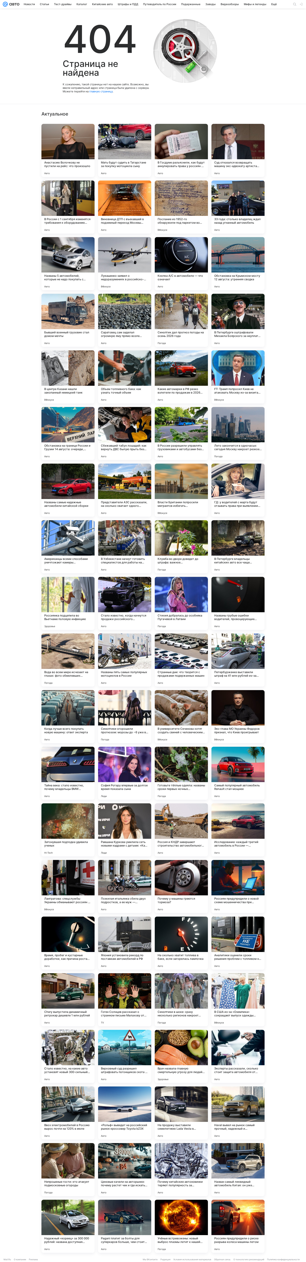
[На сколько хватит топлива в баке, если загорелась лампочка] (181, 943)
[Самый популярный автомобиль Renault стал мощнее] (238, 773)
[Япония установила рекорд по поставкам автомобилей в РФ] (124, 943)
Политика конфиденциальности (283, 1259)
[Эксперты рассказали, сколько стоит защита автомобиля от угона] (238, 1056)
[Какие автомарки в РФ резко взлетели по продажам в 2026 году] (181, 376)
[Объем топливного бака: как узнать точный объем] (124, 376)
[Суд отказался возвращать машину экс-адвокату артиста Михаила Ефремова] (238, 150)
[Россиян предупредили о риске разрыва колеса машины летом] (238, 1226)
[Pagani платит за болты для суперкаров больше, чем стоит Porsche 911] (124, 1226)
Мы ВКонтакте (150, 1259)
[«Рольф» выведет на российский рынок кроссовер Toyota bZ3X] (124, 1113)
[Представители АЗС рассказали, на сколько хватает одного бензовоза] (124, 490)
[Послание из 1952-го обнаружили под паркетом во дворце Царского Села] (181, 207)
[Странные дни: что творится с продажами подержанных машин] (181, 660)
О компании (20, 1259)
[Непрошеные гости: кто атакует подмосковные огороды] (68, 1169)
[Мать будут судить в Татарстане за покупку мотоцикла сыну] (124, 150)
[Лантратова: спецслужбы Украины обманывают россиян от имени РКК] (68, 886)
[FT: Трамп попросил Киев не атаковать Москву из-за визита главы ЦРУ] (238, 376)
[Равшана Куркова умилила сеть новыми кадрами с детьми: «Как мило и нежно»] (124, 829)
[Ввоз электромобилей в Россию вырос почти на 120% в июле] (68, 1113)
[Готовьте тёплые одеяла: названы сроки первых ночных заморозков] (181, 773)
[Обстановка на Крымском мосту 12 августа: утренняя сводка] (238, 263)
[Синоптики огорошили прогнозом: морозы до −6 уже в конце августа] (124, 716)
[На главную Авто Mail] (13, 4)
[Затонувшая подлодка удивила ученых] (68, 829)
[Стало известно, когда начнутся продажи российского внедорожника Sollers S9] (124, 603)
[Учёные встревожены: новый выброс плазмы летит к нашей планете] (181, 1226)
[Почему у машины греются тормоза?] (181, 886)
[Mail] (5, 4)
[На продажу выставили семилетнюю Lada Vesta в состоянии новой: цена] (181, 1113)
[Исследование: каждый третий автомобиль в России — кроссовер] (238, 829)
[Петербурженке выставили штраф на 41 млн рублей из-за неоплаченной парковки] (238, 660)
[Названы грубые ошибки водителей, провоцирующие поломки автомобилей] (238, 603)
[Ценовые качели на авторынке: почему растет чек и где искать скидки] (124, 1169)
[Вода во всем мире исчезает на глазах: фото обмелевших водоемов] (68, 660)
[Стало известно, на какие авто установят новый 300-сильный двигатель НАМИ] (68, 1056)
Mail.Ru (7, 1259)
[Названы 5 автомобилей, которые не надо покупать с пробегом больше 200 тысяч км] (68, 263)
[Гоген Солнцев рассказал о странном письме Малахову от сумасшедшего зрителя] (124, 999)
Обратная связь (222, 1259)
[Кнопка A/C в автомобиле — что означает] (181, 263)
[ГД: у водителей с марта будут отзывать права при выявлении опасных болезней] (238, 490)
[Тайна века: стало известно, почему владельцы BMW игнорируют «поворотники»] (68, 773)
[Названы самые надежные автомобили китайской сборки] (68, 490)
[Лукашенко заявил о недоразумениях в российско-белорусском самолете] (124, 263)
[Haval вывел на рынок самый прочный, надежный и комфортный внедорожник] (238, 1113)
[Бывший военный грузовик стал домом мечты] (68, 320)
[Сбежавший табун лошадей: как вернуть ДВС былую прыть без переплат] (124, 433)
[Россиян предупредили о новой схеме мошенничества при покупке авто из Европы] (238, 886)
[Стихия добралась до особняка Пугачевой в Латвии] (181, 603)
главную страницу (101, 91)
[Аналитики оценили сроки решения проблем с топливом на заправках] (238, 943)
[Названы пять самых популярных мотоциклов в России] (124, 660)
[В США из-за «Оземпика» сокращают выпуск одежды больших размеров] (238, 999)
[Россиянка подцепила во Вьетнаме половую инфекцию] (68, 603)
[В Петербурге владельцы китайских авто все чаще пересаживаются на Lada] (238, 546)
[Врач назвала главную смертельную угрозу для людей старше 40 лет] (181, 1056)
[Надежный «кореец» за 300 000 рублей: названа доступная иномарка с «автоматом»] (68, 1226)
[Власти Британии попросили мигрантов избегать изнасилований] (181, 490)
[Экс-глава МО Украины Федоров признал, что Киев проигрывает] (238, 716)
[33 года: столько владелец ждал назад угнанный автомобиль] (238, 207)
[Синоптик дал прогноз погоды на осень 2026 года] (181, 320)
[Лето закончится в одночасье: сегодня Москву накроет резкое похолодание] (238, 433)
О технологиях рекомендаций (248, 1259)
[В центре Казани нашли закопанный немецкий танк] (68, 376)
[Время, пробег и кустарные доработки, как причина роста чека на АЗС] (68, 943)
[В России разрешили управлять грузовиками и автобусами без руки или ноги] (181, 433)
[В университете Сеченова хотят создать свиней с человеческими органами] (181, 716)
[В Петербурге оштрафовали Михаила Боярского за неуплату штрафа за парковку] (238, 320)
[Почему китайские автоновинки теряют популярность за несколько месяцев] (181, 1169)
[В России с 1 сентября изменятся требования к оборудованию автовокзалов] (68, 207)
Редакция (165, 1259)
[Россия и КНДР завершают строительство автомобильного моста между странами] (181, 829)
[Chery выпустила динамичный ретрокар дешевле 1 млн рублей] (68, 999)
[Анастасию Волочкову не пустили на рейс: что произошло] (68, 150)
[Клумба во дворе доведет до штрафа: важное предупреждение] (181, 546)
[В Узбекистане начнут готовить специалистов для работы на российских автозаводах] (124, 546)
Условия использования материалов (192, 1259)
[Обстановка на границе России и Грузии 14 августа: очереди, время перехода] (68, 433)
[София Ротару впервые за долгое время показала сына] (124, 773)
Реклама (33, 1259)
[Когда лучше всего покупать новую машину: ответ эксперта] (68, 716)
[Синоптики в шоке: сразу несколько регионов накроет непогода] (181, 999)
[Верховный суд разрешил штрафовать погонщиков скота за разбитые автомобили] (124, 1056)
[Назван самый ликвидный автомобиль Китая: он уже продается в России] (238, 1169)
